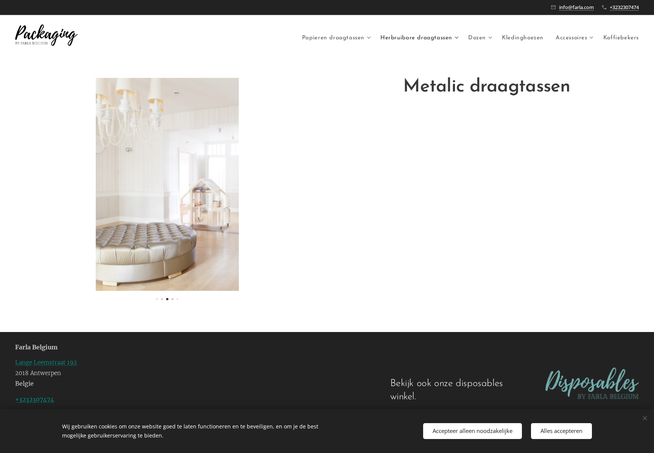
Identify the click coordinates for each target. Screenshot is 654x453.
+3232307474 (624, 7)
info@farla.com (576, 7)
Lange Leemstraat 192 (46, 362)
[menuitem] (337, 38)
